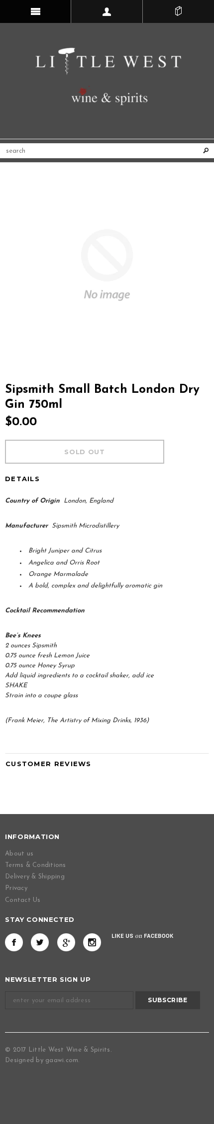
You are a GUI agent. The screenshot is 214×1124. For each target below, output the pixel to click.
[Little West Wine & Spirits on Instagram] (92, 942)
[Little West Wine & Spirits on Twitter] (40, 942)
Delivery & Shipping (35, 876)
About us (19, 853)
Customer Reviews (48, 764)
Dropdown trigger (106, 11)
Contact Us (23, 900)
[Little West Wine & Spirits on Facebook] (14, 942)
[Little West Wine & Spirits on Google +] (66, 942)
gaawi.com (61, 1060)
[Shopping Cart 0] (178, 11)
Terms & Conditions (35, 865)
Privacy (16, 888)
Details (22, 479)
